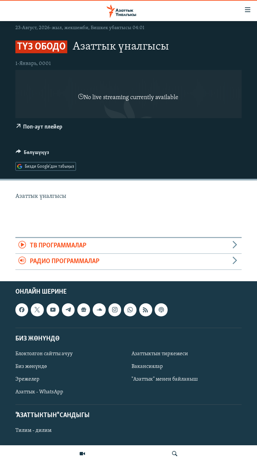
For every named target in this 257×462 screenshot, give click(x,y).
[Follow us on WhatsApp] (130, 309)
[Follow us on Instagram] (114, 309)
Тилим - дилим (33, 430)
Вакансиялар (147, 366)
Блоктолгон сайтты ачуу (44, 353)
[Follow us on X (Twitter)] (37, 309)
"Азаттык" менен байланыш (165, 379)
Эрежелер (27, 379)
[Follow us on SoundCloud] (99, 309)
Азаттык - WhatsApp (39, 392)
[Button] (32, 154)
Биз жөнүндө (31, 366)
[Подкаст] (161, 309)
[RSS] (145, 309)
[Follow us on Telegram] (68, 309)
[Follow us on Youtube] (53, 309)
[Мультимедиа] (82, 453)
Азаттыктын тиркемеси (160, 353)
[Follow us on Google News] (83, 309)
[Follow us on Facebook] (21, 309)
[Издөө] (175, 453)
